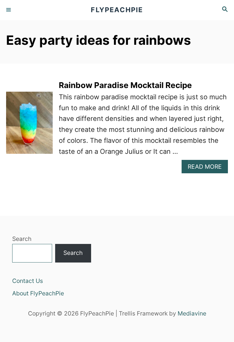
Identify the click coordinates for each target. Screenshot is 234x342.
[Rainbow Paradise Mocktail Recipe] (29, 126)
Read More (208, 168)
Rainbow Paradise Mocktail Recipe (125, 85)
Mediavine (192, 313)
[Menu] (9, 10)
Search (21, 238)
